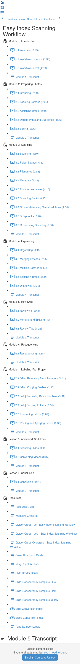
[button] (2, 3)
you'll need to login (55, 652)
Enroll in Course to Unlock (40, 657)
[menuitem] (2, 8)
